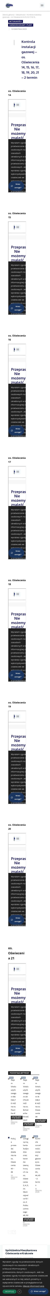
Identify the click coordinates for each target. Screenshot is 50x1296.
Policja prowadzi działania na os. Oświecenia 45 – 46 (13, 1155)
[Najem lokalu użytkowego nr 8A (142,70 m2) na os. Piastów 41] (8, 1079)
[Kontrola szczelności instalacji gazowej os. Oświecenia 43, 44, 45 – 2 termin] (33, 1137)
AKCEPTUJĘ (9, 1291)
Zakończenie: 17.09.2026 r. (17, 1117)
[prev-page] (9, 1232)
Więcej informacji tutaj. (33, 1286)
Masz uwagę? (40, 1291)
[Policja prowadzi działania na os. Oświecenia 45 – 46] (8, 1137)
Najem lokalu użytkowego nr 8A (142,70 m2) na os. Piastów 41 (13, 1096)
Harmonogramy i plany (20, 25)
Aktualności (20, 15)
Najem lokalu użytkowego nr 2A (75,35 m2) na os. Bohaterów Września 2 (26, 1100)
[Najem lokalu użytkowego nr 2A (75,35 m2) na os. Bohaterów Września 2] (21, 1079)
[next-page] (14, 1232)
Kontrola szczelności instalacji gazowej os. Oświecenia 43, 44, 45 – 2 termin (38, 1162)
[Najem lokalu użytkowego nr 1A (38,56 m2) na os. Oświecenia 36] (33, 1079)
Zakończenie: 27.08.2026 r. (29, 1219)
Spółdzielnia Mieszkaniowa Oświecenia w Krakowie (21, 1252)
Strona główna (8, 15)
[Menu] (42, 5)
